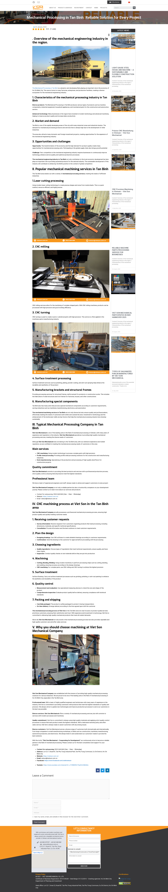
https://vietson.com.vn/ (50, 496)
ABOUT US (52, 8)
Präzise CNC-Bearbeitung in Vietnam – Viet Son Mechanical (122, 133)
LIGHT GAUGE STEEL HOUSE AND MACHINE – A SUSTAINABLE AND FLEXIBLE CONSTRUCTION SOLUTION (123, 72)
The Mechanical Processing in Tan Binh (45, 88)
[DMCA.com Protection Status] (125, 884)
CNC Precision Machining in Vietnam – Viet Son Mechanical (122, 191)
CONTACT (89, 8)
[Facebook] (33, 2)
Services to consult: (74, 849)
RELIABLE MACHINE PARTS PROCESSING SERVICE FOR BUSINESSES (120, 251)
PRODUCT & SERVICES (65, 8)
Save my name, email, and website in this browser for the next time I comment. (61, 817)
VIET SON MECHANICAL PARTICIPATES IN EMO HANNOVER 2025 (122, 315)
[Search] (134, 7)
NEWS (96, 8)
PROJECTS (103, 8)
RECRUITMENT (79, 8)
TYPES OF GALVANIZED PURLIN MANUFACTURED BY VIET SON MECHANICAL (122, 374)
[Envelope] (38, 2)
